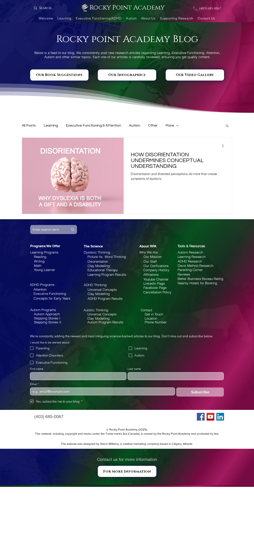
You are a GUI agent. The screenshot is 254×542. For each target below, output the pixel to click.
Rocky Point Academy (127, 7)
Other (153, 125)
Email (34, 384)
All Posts (29, 125)
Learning (51, 125)
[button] (227, 126)
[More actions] (224, 145)
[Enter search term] (72, 229)
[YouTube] (210, 417)
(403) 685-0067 (210, 8)
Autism (134, 125)
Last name (134, 369)
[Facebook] (201, 417)
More (169, 125)
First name (36, 369)
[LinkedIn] (220, 417)
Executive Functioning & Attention (93, 125)
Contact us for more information (127, 459)
